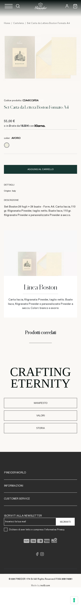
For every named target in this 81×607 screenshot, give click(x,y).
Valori (40, 415)
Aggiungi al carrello (41, 169)
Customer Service (17, 499)
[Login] (66, 6)
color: (12, 138)
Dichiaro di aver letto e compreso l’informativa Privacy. (37, 530)
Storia (40, 428)
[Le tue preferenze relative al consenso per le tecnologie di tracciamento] (74, 600)
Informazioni (13, 486)
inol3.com (45, 586)
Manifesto (40, 403)
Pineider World (15, 473)
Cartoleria (18, 23)
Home (7, 23)
